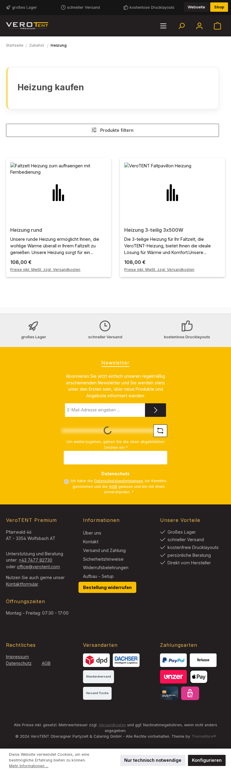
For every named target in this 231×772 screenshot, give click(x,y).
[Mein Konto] (199, 26)
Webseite (196, 7)
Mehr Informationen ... (28, 766)
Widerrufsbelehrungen (105, 567)
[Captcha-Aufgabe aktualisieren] (160, 430)
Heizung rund (26, 230)
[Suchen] (181, 26)
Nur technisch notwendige (152, 760)
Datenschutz (19, 663)
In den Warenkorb (58, 262)
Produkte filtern (116, 130)
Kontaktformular (22, 584)
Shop (219, 7)
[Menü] (163, 26)
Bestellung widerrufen (107, 587)
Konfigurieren (207, 760)
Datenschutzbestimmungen (118, 481)
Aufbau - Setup (98, 576)
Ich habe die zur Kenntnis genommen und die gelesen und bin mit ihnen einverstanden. (119, 486)
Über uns (92, 532)
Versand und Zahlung (104, 550)
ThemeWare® (203, 736)
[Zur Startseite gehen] (27, 25)
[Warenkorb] (217, 26)
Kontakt (90, 541)
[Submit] (155, 410)
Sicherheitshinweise (103, 559)
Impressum (17, 656)
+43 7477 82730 (35, 560)
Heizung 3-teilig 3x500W (153, 230)
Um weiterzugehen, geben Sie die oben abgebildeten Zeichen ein (115, 444)
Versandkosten (112, 725)
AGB (113, 486)
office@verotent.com (38, 566)
